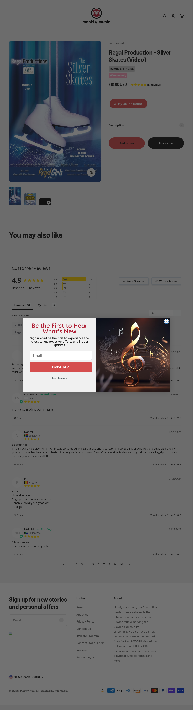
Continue (61, 367)
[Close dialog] (166, 322)
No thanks (59, 378)
